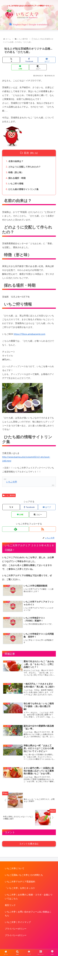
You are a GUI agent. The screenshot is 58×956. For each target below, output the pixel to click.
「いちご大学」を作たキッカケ (20, 888)
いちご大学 (11, 481)
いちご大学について (14, 868)
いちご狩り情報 (15, 183)
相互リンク (10, 905)
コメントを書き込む (29, 844)
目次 (26, 152)
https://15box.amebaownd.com (29, 334)
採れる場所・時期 (17, 178)
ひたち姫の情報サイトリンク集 (23, 189)
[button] (38, 67)
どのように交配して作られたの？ (24, 166)
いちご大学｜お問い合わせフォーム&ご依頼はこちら (28, 913)
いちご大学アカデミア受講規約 (20, 881)
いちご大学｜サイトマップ (18, 922)
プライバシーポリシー (15, 928)
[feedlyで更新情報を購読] (15, 529)
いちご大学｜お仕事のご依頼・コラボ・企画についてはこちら (28, 896)
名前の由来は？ (15, 161)
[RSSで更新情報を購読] (42, 529)
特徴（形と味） (15, 172)
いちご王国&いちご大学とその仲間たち (24, 875)
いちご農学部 (10, 495)
